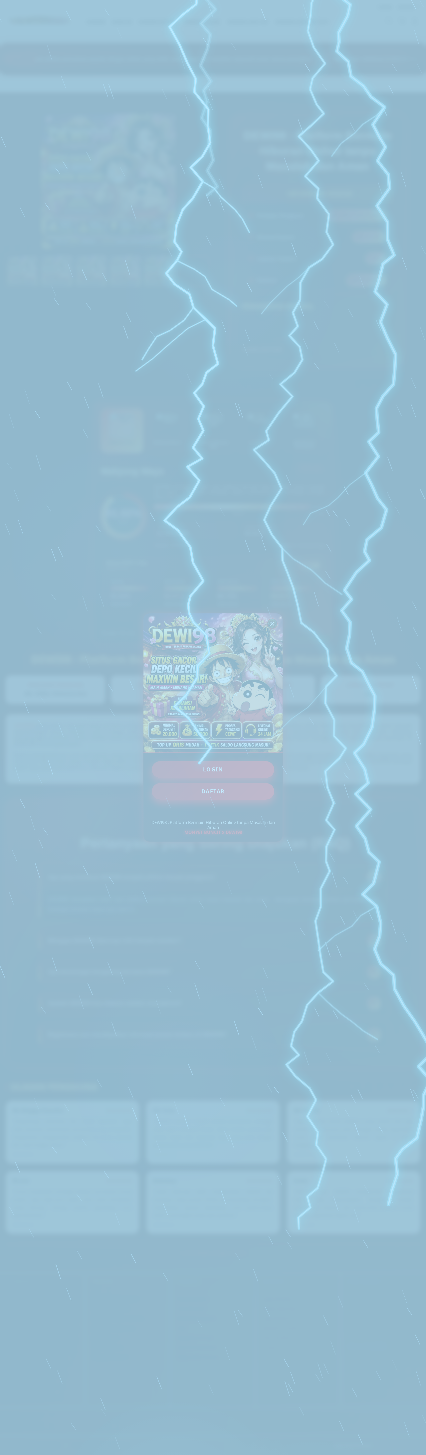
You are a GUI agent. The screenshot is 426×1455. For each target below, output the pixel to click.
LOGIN (213, 769)
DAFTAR (213, 791)
